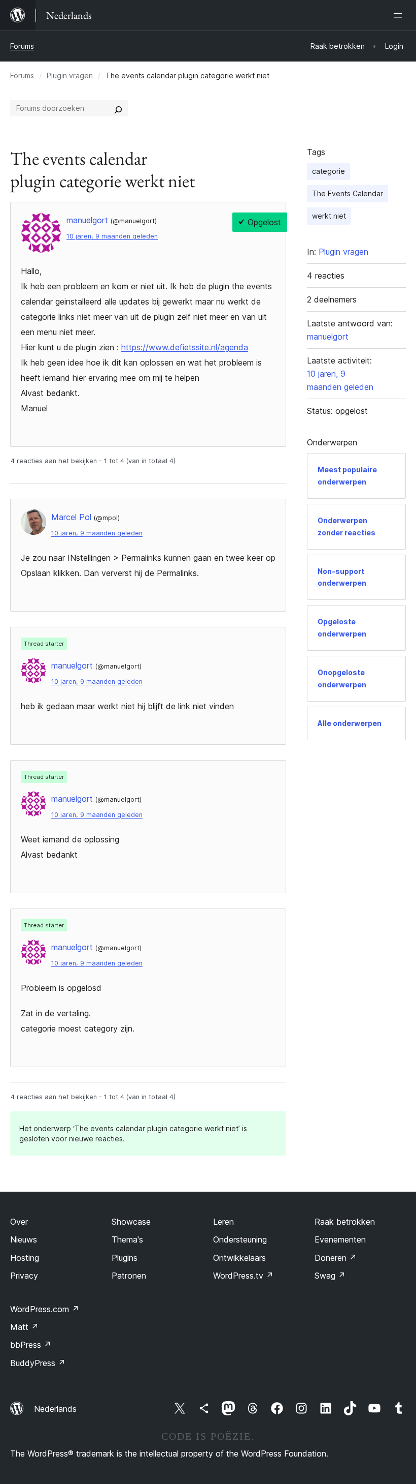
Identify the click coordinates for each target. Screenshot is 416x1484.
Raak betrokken (345, 1222)
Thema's (127, 1239)
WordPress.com (44, 1309)
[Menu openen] (400, 15)
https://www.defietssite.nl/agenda (184, 347)
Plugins (124, 1258)
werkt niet (329, 215)
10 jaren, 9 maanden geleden (112, 236)
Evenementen (340, 1239)
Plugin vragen (70, 75)
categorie (328, 171)
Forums (22, 46)
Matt (24, 1327)
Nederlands (55, 1409)
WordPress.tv (243, 1275)
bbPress (30, 1345)
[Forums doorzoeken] (118, 108)
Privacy (24, 1275)
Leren (223, 1222)
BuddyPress (37, 1363)
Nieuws (23, 1239)
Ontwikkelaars (239, 1258)
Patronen (129, 1275)
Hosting (24, 1258)
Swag (330, 1275)
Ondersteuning (240, 1239)
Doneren (336, 1258)
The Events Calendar (347, 193)
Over (19, 1222)
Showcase (131, 1222)
